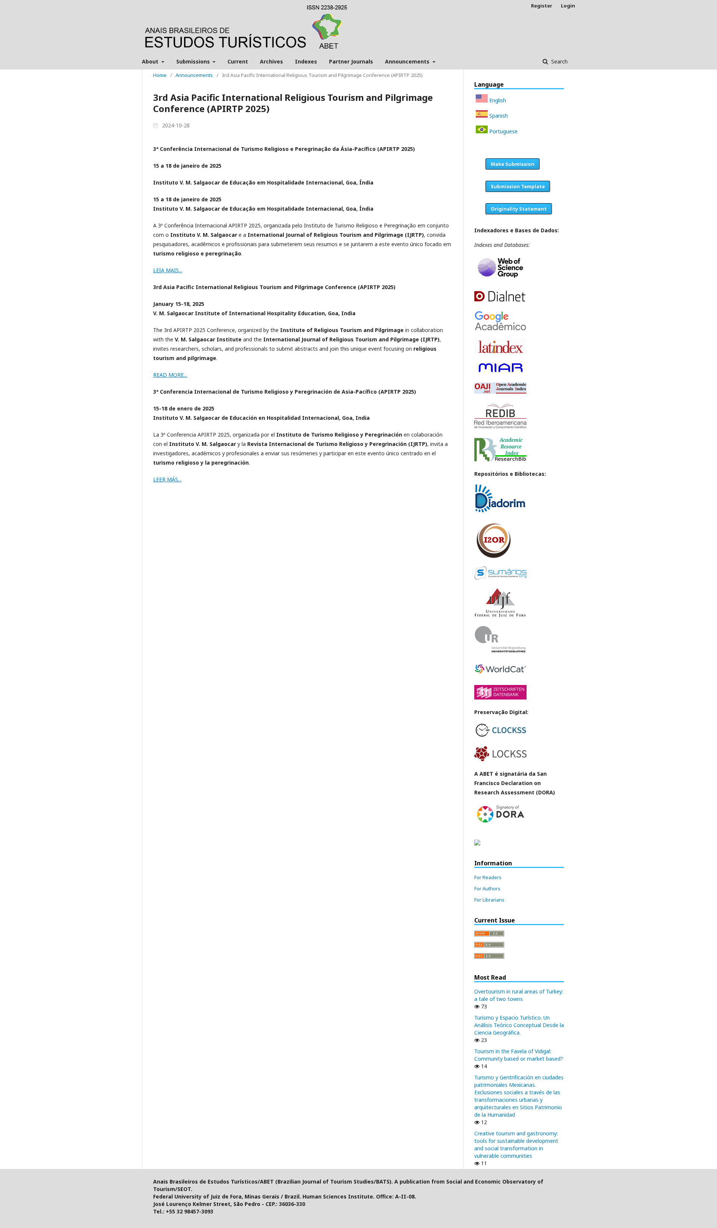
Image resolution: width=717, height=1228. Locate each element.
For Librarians (489, 899)
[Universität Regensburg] (500, 651)
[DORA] (500, 823)
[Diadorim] (500, 512)
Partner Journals (351, 61)
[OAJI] (500, 391)
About (151, 61)
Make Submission (512, 164)
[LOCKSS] (500, 759)
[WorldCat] (500, 675)
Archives (271, 61)
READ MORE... (170, 374)
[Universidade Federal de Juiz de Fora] (500, 615)
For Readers (488, 877)
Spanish (498, 115)
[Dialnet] (500, 300)
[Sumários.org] (500, 577)
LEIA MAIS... (167, 270)
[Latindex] (500, 351)
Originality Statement (519, 208)
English (497, 100)
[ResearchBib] (500, 459)
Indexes (306, 61)
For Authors (487, 888)
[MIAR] (500, 372)
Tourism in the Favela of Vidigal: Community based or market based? (518, 1055)
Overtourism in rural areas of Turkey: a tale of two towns (518, 995)
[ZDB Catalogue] (500, 697)
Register (541, 5)
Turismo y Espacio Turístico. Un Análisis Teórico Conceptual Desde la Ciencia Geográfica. (519, 1025)
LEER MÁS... (167, 479)
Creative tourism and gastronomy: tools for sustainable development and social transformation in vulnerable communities (516, 1144)
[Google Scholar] (500, 328)
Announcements (408, 61)
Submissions (193, 61)
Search (559, 61)
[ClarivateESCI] (500, 279)
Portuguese (503, 131)
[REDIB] (500, 427)
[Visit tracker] (477, 843)
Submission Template (518, 186)
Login (568, 5)
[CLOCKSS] (500, 736)
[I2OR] (493, 556)
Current (237, 61)
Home (160, 75)
